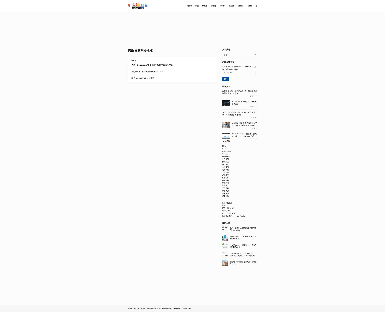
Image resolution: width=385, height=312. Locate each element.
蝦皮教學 (197, 6)
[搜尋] (256, 6)
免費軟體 (204, 6)
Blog (224, 146)
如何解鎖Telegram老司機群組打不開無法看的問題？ (242, 237)
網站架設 (222, 6)
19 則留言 (151, 78)
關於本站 (240, 6)
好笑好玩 (225, 164)
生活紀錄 (225, 178)
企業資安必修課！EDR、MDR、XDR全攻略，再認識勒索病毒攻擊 (238, 113)
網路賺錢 (225, 191)
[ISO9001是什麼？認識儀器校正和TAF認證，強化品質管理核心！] (226, 125)
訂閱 (225, 79)
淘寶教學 (189, 6)
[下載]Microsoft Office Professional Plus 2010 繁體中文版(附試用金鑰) (242, 254)
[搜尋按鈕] (255, 55)
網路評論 (225, 188)
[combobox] (237, 55)
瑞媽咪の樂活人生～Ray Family (233, 216)
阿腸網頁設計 (227, 203)
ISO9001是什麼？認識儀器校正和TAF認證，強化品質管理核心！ (244, 124)
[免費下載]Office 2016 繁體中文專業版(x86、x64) (242, 229)
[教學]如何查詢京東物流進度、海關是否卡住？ (242, 263)
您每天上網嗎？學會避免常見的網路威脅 (244, 103)
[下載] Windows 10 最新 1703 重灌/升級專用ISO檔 (242, 246)
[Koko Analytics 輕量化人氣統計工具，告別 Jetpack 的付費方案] (226, 136)
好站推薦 (133, 60)
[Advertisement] (192, 27)
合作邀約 (250, 6)
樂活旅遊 (225, 172)
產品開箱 (231, 6)
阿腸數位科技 (186, 308)
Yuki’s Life (226, 211)
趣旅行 (224, 205)
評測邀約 (225, 196)
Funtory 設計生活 (228, 213)
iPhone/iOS (226, 151)
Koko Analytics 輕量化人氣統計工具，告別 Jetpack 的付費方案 (244, 135)
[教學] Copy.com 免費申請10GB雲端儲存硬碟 (152, 65)
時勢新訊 (225, 170)
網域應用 (225, 183)
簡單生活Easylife (228, 208)
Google (225, 149)
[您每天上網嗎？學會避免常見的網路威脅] (226, 103)
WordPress (226, 157)
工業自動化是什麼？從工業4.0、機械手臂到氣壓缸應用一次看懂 (239, 92)
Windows (225, 154)
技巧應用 (213, 6)
